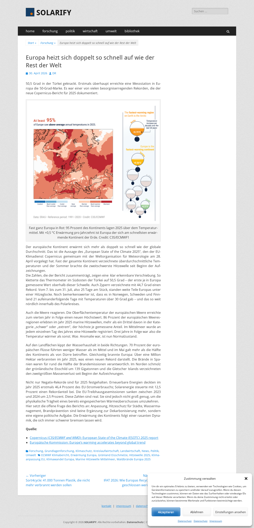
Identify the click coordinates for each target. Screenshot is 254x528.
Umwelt (31, 455)
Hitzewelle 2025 (139, 455)
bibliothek (132, 31)
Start (32, 43)
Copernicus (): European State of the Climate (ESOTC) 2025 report (94, 438)
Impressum (216, 521)
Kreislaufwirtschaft (106, 451)
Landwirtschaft (130, 451)
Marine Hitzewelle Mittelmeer (95, 459)
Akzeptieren (166, 512)
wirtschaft (90, 31)
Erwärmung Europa (83, 455)
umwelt (111, 31)
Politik (155, 451)
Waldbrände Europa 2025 (134, 459)
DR (54, 73)
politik (70, 31)
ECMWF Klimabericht (55, 455)
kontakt (106, 506)
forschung (50, 31)
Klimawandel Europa (60, 459)
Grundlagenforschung (59, 451)
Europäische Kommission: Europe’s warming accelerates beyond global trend (87, 442)
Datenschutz (185, 521)
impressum (123, 506)
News (145, 451)
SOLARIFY (53, 12)
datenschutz (144, 506)
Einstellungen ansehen (230, 512)
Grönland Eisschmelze (113, 455)
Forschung (48, 43)
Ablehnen (196, 512)
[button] (246, 478)
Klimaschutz (84, 451)
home (30, 31)
